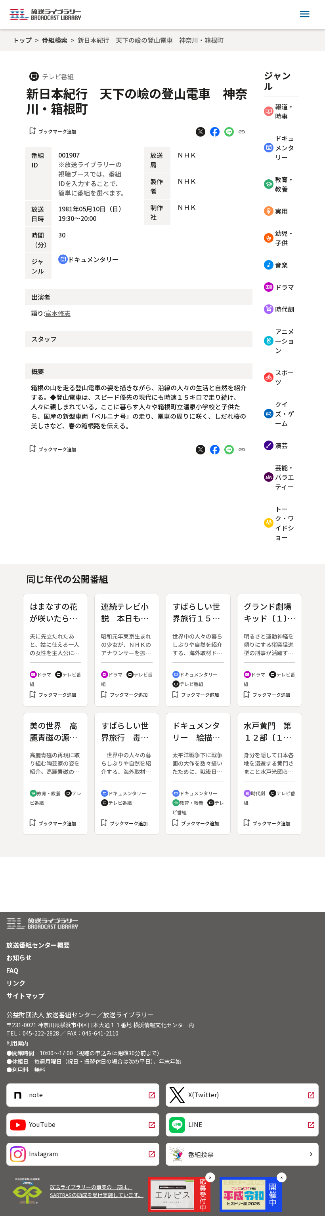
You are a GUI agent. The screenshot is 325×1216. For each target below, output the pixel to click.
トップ (22, 40)
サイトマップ (25, 995)
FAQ (12, 970)
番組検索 (54, 40)
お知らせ (19, 957)
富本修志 (58, 313)
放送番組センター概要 (38, 945)
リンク (15, 983)
